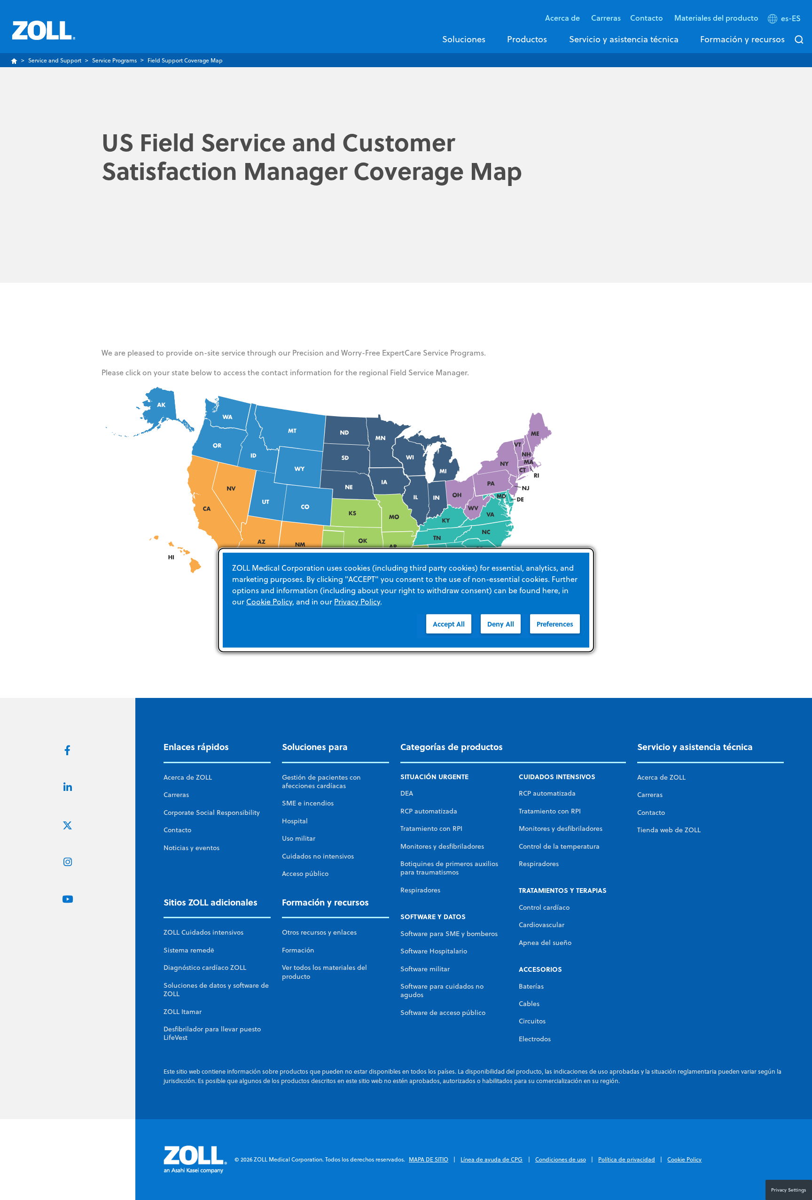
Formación (298, 950)
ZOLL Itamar (183, 1011)
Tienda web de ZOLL (669, 830)
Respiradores (420, 890)
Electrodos (535, 1039)
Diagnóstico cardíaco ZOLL (205, 967)
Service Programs (114, 60)
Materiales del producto (716, 17)
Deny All (500, 623)
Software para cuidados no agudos (442, 990)
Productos (527, 39)
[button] (785, 20)
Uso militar (298, 838)
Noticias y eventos (191, 847)
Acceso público (305, 873)
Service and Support (54, 60)
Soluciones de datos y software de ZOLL (216, 990)
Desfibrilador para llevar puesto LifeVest (212, 1033)
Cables (529, 1003)
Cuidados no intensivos (318, 856)
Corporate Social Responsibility (212, 812)
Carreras (606, 17)
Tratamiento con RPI (431, 828)
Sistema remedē (189, 950)
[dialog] (406, 600)
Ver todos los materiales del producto (324, 972)
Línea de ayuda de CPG (492, 1159)
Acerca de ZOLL (188, 777)
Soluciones (463, 39)
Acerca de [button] (563, 17)
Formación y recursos (742, 39)
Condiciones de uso (560, 1159)
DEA (406, 793)
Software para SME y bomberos (449, 933)
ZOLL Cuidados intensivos (203, 932)
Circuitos (532, 1021)
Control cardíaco (544, 907)
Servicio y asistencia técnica (624, 39)
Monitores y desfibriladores (442, 846)
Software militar (425, 969)
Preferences (555, 623)
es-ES (791, 18)
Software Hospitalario (433, 951)
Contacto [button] (647, 17)
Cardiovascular (541, 924)
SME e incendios (308, 803)
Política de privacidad (626, 1159)
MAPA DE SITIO (428, 1159)
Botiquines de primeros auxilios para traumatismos (449, 868)
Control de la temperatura (559, 846)
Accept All (449, 623)
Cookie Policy (684, 1159)
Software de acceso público (442, 1012)
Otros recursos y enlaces (319, 932)
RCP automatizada (428, 811)
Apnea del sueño (545, 942)
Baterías (531, 986)
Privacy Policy (357, 601)
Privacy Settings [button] (788, 1189)
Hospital (295, 821)
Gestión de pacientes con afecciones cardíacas (321, 781)
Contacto (177, 830)
